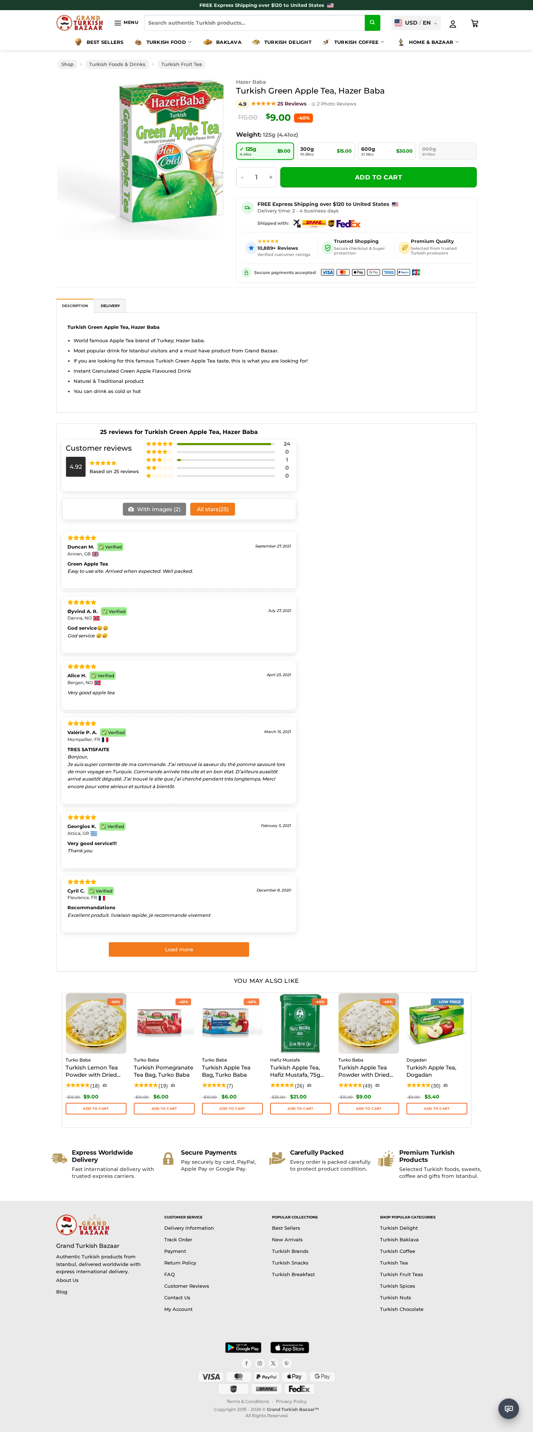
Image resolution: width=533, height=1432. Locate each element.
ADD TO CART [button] (96, 1108)
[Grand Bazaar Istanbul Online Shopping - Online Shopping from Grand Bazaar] (79, 23)
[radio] (265, 151)
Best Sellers (105, 42)
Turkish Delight (287, 42)
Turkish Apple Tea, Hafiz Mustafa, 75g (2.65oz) (295, 1071)
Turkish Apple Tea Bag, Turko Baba (226, 1071)
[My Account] (452, 23)
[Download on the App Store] (289, 1348)
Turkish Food (166, 42)
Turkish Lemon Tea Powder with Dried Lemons (92, 1071)
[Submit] (373, 23)
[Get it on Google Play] (243, 1348)
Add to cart (378, 177)
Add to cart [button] (164, 1108)
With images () (158, 509)
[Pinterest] (286, 1363)
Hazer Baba (251, 82)
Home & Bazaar (431, 42)
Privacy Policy (291, 1401)
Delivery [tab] (110, 305)
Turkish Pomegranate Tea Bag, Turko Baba (163, 1071)
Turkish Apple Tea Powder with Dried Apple (363, 1071)
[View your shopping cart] (475, 23)
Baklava (228, 42)
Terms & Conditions (248, 1401)
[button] (126, 23)
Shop (67, 64)
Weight (248, 134)
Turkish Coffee (356, 42)
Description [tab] (75, 305)
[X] (273, 1363)
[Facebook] (246, 1363)
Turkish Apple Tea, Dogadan (431, 1071)
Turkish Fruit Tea (181, 64)
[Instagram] (260, 1363)
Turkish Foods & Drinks (117, 64)
